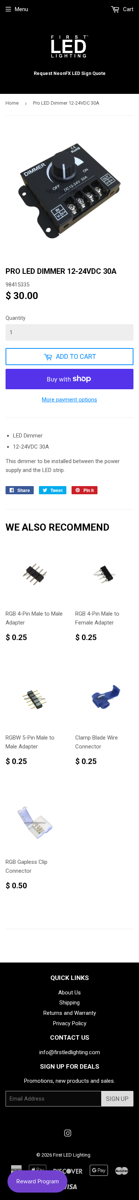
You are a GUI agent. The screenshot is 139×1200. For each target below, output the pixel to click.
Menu (21, 9)
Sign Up (117, 1098)
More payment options (69, 399)
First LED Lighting (71, 1155)
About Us (69, 992)
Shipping (69, 1002)
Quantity (16, 318)
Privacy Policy (69, 1023)
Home (12, 103)
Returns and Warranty (69, 1013)
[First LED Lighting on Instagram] (68, 1134)
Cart (127, 9)
